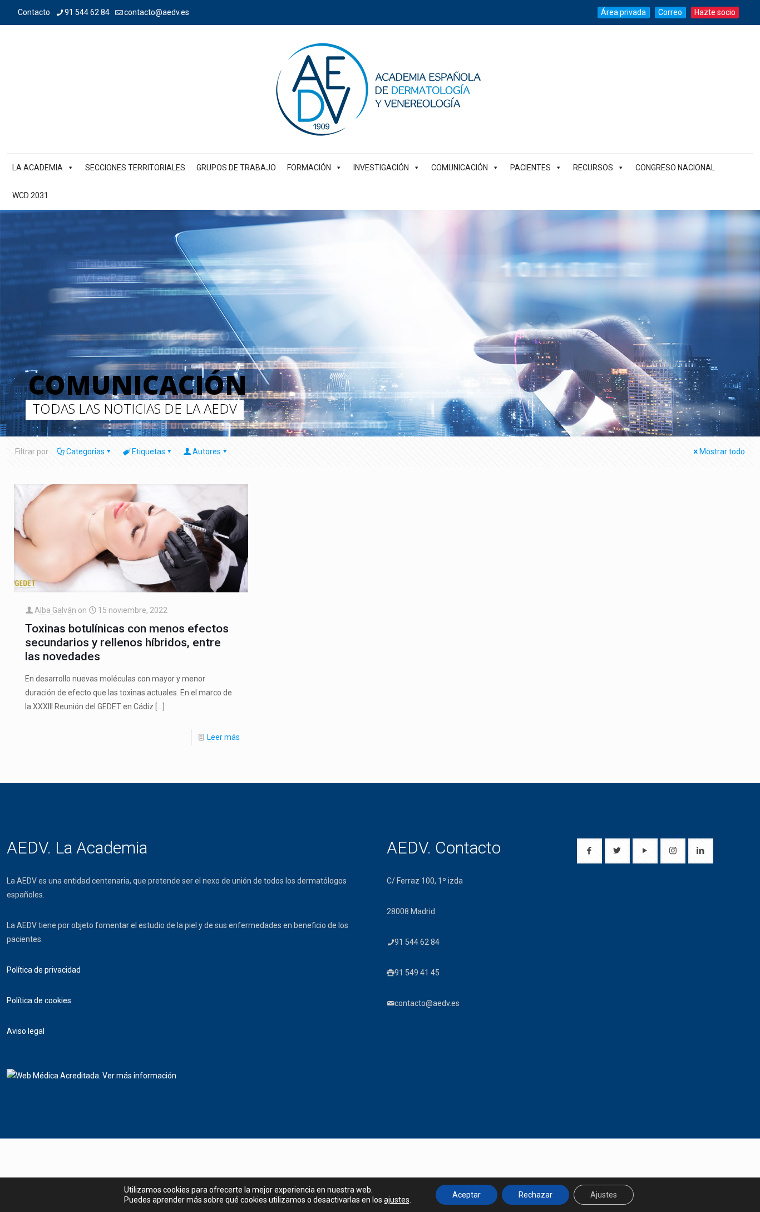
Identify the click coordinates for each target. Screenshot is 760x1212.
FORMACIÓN (309, 167)
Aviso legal (26, 1031)
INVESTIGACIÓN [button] (381, 167)
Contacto (34, 12)
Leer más (223, 737)
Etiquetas (148, 451)
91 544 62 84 (87, 12)
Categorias (85, 451)
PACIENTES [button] (530, 167)
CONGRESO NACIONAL (675, 167)
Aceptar (466, 1194)
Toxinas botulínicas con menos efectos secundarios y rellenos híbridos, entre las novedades (127, 642)
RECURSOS (593, 167)
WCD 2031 (30, 195)
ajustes (396, 1199)
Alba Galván (55, 610)
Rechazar (535, 1194)
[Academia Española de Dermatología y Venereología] (380, 89)
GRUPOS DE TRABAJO (236, 167)
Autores (207, 451)
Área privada (623, 12)
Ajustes (603, 1194)
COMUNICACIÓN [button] (459, 167)
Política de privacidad (44, 969)
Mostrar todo (722, 451)
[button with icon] (589, 850)
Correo (670, 12)
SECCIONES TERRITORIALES (135, 167)
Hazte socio (715, 12)
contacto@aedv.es (156, 12)
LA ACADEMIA (37, 167)
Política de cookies (39, 1000)
